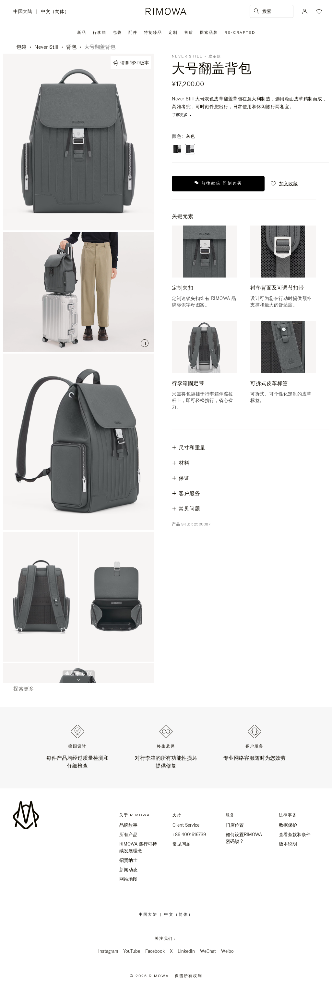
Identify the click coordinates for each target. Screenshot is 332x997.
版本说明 (288, 844)
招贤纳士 (128, 860)
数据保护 (288, 825)
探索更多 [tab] (23, 688)
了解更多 (180, 114)
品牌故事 (128, 825)
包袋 (117, 32)
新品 (81, 32)
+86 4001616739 (189, 834)
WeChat (208, 951)
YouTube (131, 951)
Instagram (108, 951)
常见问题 (181, 844)
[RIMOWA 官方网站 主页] (166, 11)
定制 (173, 32)
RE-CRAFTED (239, 32)
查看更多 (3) (78, 673)
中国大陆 (24, 12)
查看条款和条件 (295, 834)
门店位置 (235, 825)
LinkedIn (186, 951)
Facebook (155, 951)
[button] (284, 183)
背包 (71, 47)
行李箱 (99, 32)
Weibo (227, 951)
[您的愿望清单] (318, 11)
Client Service (185, 825)
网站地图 (128, 879)
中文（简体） (55, 11)
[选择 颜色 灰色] (190, 150)
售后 (188, 32)
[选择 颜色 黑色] (177, 150)
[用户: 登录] (304, 11)
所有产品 (128, 834)
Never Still (46, 47)
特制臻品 (153, 32)
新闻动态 (128, 870)
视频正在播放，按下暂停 (78, 292)
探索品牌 (209, 32)
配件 (132, 32)
